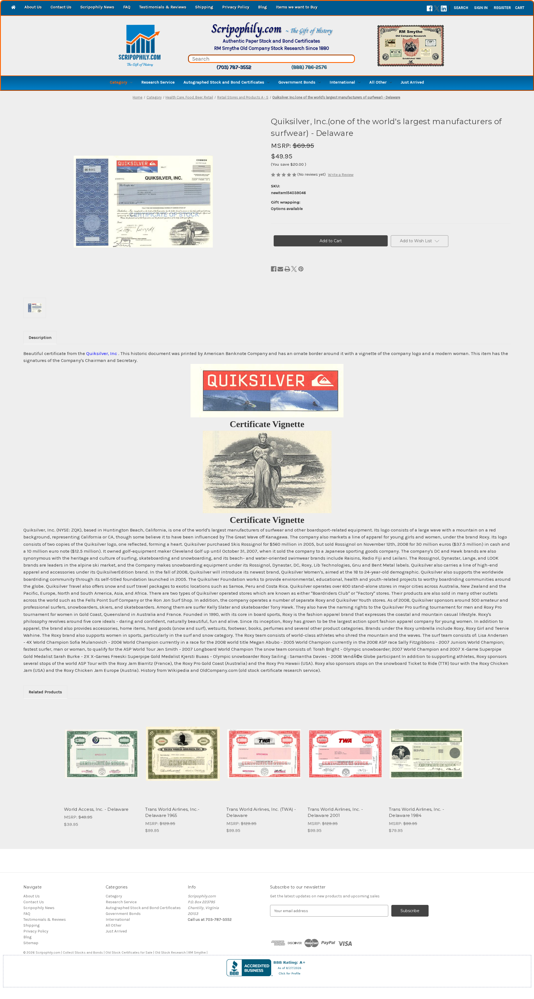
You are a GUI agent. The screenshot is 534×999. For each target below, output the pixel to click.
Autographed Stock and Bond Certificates (224, 82)
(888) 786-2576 (309, 67)
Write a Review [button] (340, 174)
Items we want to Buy (296, 6)
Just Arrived (412, 82)
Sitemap (30, 943)
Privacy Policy (235, 6)
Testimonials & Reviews (162, 6)
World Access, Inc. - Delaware (96, 809)
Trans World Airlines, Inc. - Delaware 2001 (335, 812)
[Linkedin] (444, 8)
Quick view (101, 749)
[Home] (13, 7)
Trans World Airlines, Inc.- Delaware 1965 (172, 812)
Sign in (481, 7)
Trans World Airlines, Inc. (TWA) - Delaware (261, 812)
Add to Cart (101, 758)
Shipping (204, 6)
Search (461, 7)
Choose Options (426, 758)
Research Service (158, 82)
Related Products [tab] (45, 691)
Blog (262, 6)
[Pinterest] (301, 269)
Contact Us (61, 6)
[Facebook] (429, 8)
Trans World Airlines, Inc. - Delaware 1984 (416, 812)
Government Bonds (296, 82)
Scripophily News (97, 6)
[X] (437, 8)
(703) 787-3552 (233, 67)
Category (118, 82)
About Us (33, 6)
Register (502, 7)
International (342, 82)
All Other (378, 82)
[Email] (280, 269)
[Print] (287, 269)
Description (40, 337)
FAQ (126, 6)
